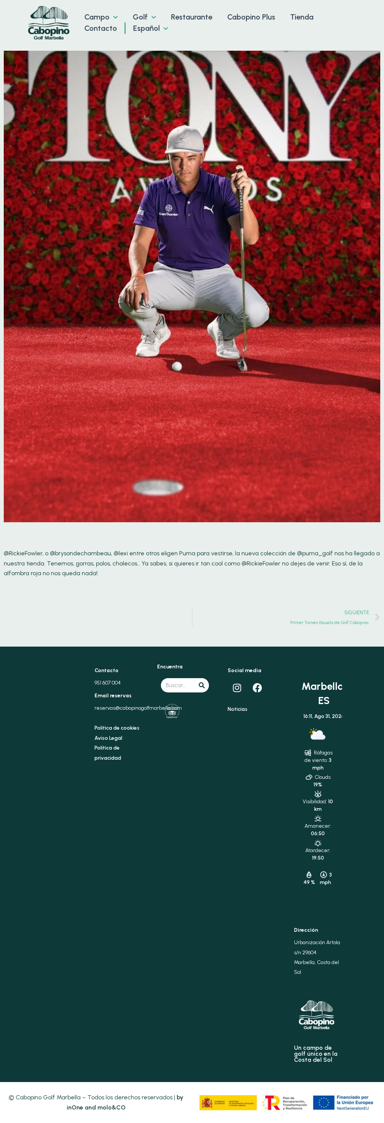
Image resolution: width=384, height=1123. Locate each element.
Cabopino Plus (251, 16)
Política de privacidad (107, 753)
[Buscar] (202, 685)
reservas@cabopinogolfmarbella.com (138, 708)
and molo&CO (104, 1107)
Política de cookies (117, 728)
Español (146, 28)
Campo (97, 16)
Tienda (302, 16)
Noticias (238, 709)
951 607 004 (107, 683)
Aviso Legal (108, 738)
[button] (114, 17)
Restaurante (191, 16)
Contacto (100, 28)
